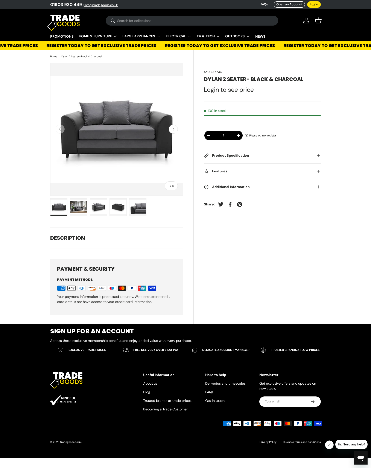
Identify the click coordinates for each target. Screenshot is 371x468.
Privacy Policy (268, 442)
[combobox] (192, 21)
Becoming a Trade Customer (165, 409)
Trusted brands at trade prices (167, 400)
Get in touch (215, 400)
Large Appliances (138, 36)
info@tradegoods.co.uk (101, 5)
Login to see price (229, 90)
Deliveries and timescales (225, 383)
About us (150, 383)
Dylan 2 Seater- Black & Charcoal (81, 56)
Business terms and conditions (302, 442)
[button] (318, 20)
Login (314, 4)
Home (53, 56)
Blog (146, 392)
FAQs (264, 4)
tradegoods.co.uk (70, 442)
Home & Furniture (95, 36)
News (260, 36)
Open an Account (289, 4)
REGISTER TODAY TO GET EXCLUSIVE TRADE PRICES (98, 46)
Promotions (62, 36)
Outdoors (235, 36)
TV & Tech (206, 36)
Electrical (176, 36)
